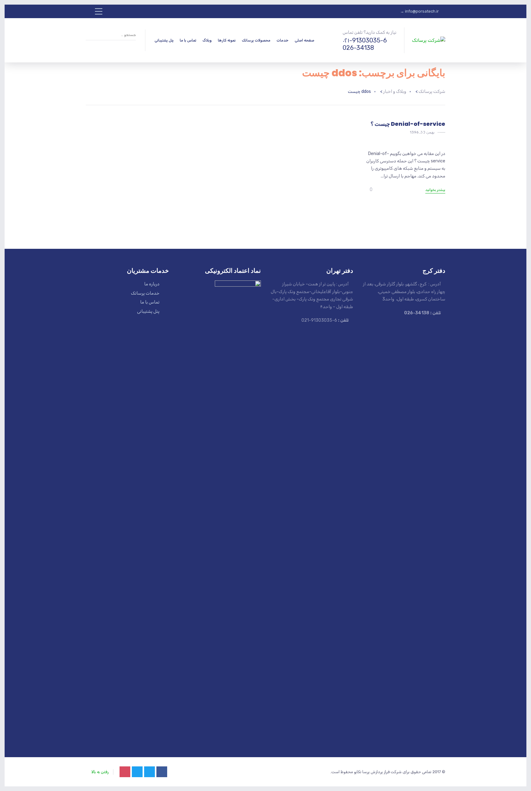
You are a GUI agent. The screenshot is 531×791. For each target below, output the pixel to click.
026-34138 (358, 47)
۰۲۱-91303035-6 (365, 40)
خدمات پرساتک (145, 293)
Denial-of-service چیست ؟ (408, 124)
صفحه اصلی (304, 40)
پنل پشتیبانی (164, 40)
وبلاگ (207, 40)
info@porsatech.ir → (419, 11)
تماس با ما (188, 40)
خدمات (283, 40)
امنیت (431, 133)
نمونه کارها (227, 40)
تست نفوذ (411, 133)
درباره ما (151, 284)
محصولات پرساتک (256, 40)
